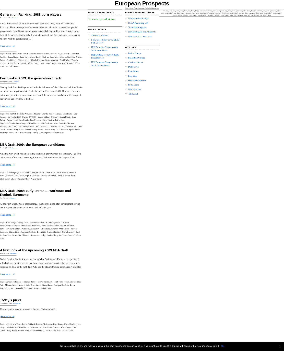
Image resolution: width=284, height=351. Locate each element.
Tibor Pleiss (13, 132)
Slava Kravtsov (24, 178)
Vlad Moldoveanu (65, 63)
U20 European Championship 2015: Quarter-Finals (104, 64)
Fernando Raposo (13, 225)
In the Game (133, 84)
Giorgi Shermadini (45, 281)
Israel (16, 120)
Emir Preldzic (25, 172)
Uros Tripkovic (45, 132)
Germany (54, 116)
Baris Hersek (23, 53)
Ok (222, 346)
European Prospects (142, 3)
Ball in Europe (134, 53)
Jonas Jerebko (62, 172)
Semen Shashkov (54, 231)
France (25, 116)
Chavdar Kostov (36, 53)
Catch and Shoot (135, 62)
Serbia (47, 129)
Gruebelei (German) (137, 80)
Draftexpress (133, 66)
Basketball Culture (136, 57)
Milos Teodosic (60, 123)
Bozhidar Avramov (24, 113)
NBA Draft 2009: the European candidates (32, 144)
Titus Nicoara (39, 63)
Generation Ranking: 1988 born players (30, 14)
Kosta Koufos (48, 120)
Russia (40, 129)
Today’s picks (10, 300)
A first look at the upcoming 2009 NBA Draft (34, 250)
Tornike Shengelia (54, 235)
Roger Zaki (41, 231)
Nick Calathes (41, 126)
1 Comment (14, 18)
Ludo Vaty (24, 57)
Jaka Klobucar (35, 120)
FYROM (32, 116)
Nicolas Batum (53, 126)
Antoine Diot (11, 113)
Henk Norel (50, 172)
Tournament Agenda (137, 27)
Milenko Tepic (46, 123)
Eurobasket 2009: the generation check (30, 78)
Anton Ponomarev (37, 222)
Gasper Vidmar (44, 116)
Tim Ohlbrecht (13, 63)
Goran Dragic (65, 116)
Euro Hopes (133, 71)
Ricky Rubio (19, 129)
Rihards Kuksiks (37, 60)
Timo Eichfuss (26, 63)
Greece (9, 120)
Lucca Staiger (13, 57)
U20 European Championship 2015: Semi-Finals (104, 49)
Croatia (58, 113)
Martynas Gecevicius (50, 57)
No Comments (13, 148)
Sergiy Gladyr (10, 178)
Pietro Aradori (23, 60)
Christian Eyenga (12, 172)
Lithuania (11, 123)
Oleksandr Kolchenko (49, 228)
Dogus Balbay (63, 53)
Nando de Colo (15, 126)
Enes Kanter (58, 324)
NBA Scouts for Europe (138, 18)
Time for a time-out (99, 35)
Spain (71, 129)
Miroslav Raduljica (67, 57)
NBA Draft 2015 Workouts (140, 36)
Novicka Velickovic (68, 126)
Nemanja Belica (28, 126)
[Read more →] (7, 45)
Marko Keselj (35, 57)
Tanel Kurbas (65, 60)
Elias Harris (67, 113)
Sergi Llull (55, 129)
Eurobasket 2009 (14, 116)
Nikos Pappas (65, 327)
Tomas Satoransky (38, 235)
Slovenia (64, 129)
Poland (9, 129)
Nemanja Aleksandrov (30, 228)
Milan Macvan (33, 123)
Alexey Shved (11, 53)
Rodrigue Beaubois (49, 175)
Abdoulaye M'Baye (13, 324)
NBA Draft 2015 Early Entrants (142, 31)
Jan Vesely (36, 225)
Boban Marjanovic (53, 222)
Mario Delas (12, 327)
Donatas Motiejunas (13, 281)
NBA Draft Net (134, 89)
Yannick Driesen (12, 66)
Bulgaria (37, 113)
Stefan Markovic (51, 60)
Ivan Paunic (24, 120)
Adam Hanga (11, 222)
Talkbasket (133, 93)
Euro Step (132, 75)
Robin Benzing (31, 129)
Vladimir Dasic (45, 288)
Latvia (57, 120)
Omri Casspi (11, 60)
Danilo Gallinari (50, 53)
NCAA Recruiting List (138, 22)
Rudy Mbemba (64, 175)
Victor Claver (51, 63)
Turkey (35, 132)
